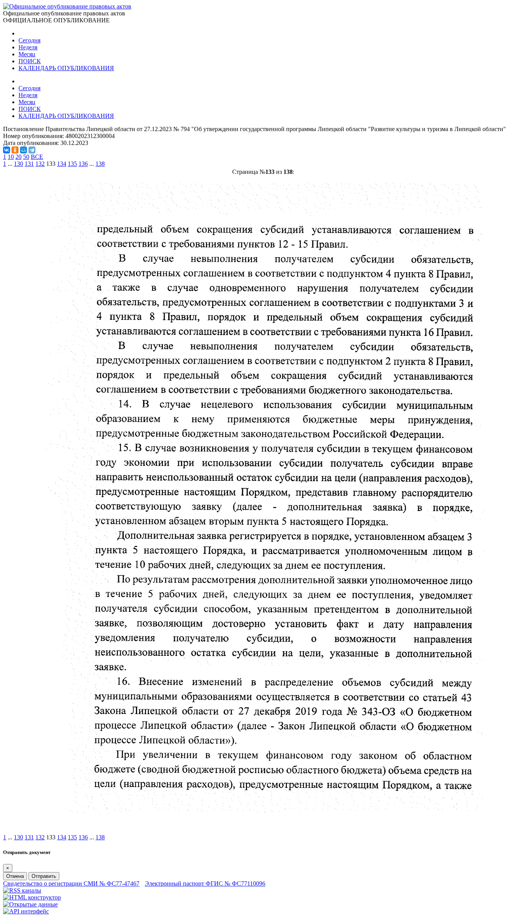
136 (83, 163)
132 (40, 163)
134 (61, 163)
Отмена (15, 876)
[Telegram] (31, 150)
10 (11, 156)
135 (72, 163)
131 (29, 163)
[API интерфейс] (26, 911)
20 (18, 156)
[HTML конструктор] (32, 897)
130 (18, 163)
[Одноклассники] (15, 150)
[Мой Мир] (23, 150)
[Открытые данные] (30, 904)
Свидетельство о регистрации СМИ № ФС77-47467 (71, 883)
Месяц (26, 54)
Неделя (27, 47)
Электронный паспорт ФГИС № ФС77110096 (205, 883)
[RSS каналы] (22, 890)
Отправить (44, 876)
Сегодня (29, 40)
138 (100, 163)
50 (26, 156)
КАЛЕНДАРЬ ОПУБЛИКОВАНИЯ (66, 68)
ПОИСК (29, 61)
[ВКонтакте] (6, 150)
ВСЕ (37, 156)
